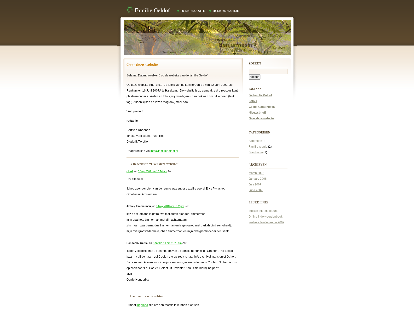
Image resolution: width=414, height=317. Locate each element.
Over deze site (193, 11)
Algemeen (255, 141)
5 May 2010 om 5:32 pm (170, 206)
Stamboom (256, 152)
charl (129, 171)
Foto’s (253, 101)
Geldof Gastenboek (262, 107)
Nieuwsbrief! (257, 112)
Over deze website (142, 64)
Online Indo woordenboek (265, 216)
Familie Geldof (152, 10)
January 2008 (258, 178)
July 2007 (255, 184)
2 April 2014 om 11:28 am (167, 243)
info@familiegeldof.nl (164, 151)
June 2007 (256, 190)
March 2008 (256, 173)
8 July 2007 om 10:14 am (152, 171)
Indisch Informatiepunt (263, 211)
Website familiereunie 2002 (266, 222)
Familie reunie (258, 146)
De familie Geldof (260, 95)
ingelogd (142, 305)
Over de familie (226, 11)
